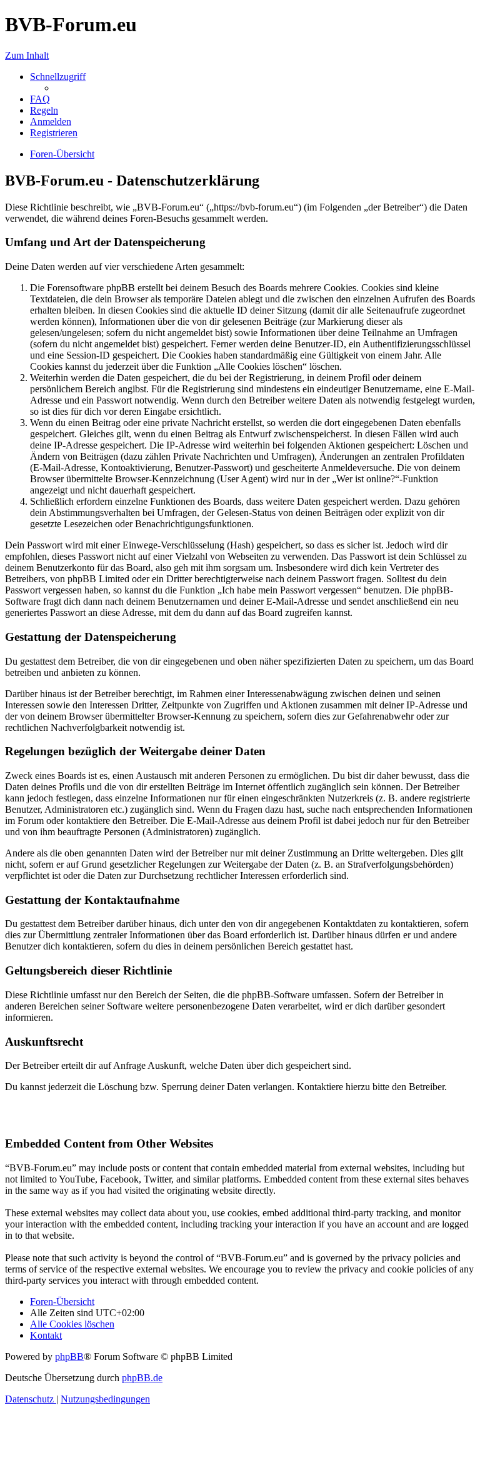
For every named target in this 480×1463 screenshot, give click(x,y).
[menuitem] (40, 99)
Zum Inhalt (27, 55)
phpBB (69, 1356)
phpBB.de (142, 1377)
